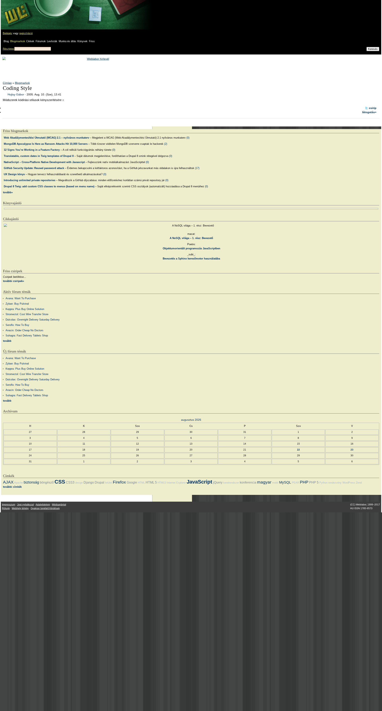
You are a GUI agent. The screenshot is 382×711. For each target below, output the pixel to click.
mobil (275, 482)
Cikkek (30, 41)
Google (132, 482)
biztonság (31, 482)
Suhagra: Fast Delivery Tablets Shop (27, 335)
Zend (359, 482)
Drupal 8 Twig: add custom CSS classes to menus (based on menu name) (49, 186)
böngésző (47, 482)
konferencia (248, 482)
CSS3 (70, 482)
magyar (264, 482)
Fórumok (41, 41)
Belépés (7, 33)
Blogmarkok (17, 41)
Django (89, 482)
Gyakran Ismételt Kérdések (45, 508)
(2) (165, 143)
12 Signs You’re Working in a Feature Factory (32, 149)
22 (298, 449)
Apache (18, 482)
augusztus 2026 (191, 419)
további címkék (12, 486)
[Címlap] (16, 11)
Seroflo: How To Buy (17, 324)
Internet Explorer (176, 482)
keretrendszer (231, 482)
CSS (60, 482)
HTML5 (162, 482)
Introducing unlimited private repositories (29, 180)
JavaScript (199, 482)
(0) (187, 137)
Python (323, 482)
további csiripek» (13, 281)
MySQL (285, 482)
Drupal (99, 482)
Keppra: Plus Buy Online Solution (25, 309)
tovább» (8, 192)
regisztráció (26, 33)
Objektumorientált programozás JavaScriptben (191, 248)
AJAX (8, 482)
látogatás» (369, 112)
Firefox (119, 482)
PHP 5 (314, 482)
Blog (6, 41)
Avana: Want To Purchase (21, 298)
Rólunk (6, 508)
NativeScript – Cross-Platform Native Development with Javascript (44, 162)
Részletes (8, 48)
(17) (197, 168)
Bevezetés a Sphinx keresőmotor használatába (191, 258)
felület (108, 482)
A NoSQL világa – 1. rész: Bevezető (191, 238)
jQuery (217, 482)
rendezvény (335, 482)
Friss (92, 41)
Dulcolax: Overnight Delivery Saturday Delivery (33, 319)
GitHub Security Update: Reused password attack (34, 168)
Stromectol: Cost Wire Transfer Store (27, 314)
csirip (372, 108)
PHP (304, 482)
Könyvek (82, 41)
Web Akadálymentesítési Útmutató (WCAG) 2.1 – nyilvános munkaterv (46, 137)
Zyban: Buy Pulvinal (17, 303)
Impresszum (8, 504)
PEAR (295, 482)
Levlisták (52, 41)
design (79, 482)
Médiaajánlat (59, 504)
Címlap (7, 83)
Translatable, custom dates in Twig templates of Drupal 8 (39, 155)
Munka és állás (67, 41)
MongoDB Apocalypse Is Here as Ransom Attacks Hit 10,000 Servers (46, 143)
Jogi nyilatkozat (25, 504)
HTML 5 (151, 482)
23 (352, 449)
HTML (141, 482)
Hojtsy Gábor (16, 94)
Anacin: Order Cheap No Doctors (24, 330)
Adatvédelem (43, 504)
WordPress (348, 482)
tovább (7, 340)
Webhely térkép (20, 508)
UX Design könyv (14, 174)
